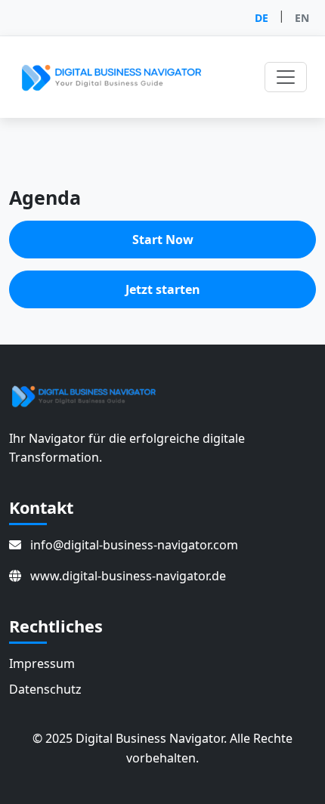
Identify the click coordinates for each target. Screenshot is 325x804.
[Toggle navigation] (286, 77)
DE (261, 18)
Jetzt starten (162, 289)
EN (302, 18)
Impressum (42, 663)
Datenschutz (45, 689)
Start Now (162, 239)
